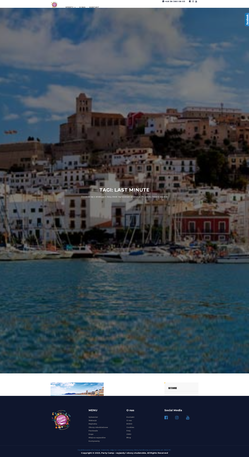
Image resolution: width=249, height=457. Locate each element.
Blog (128, 437)
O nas (82, 7)
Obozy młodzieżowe (98, 427)
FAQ (128, 431)
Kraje (91, 434)
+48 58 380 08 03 (174, 1)
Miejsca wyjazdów (97, 437)
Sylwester (93, 417)
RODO (129, 424)
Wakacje (93, 420)
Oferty (69, 7)
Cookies (130, 427)
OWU (128, 434)
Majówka (93, 424)
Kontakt (94, 7)
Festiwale (93, 431)
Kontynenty (94, 441)
